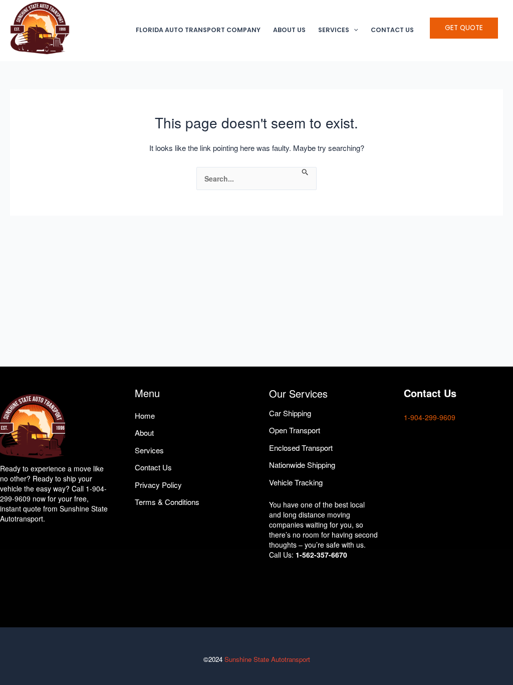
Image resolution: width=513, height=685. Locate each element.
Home (145, 415)
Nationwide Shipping (302, 464)
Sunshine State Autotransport (267, 659)
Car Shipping (290, 413)
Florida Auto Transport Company (198, 30)
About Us (289, 30)
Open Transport (294, 430)
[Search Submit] (305, 172)
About (144, 432)
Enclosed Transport (301, 447)
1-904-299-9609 (429, 417)
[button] (353, 30)
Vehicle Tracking (296, 482)
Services (333, 30)
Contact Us (392, 30)
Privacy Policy (158, 484)
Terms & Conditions (167, 501)
